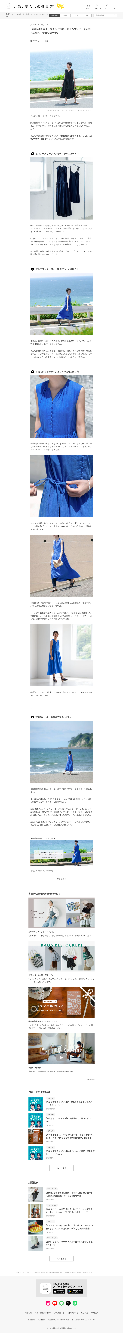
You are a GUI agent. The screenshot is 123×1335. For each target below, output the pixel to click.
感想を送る (61, 878)
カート (107, 8)
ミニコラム (27, 1272)
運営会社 (31, 1319)
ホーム (18, 1272)
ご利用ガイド (59, 1313)
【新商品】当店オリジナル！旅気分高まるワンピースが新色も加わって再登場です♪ (62, 1272)
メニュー (116, 8)
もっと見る (61, 1168)
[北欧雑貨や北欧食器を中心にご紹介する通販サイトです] (34, 6)
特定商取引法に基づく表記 (58, 1319)
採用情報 (41, 1319)
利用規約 (94, 1313)
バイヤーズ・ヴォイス (39, 25)
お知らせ (28, 1313)
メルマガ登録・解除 (43, 1313)
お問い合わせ (73, 1313)
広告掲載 (84, 1313)
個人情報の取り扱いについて (84, 1319)
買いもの (88, 8)
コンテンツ (97, 8)
